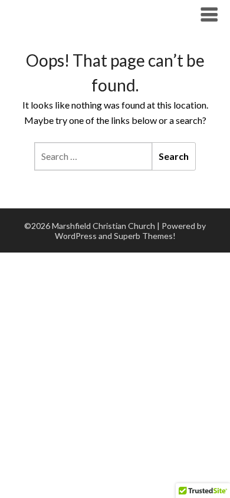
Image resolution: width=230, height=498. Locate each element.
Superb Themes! (145, 236)
